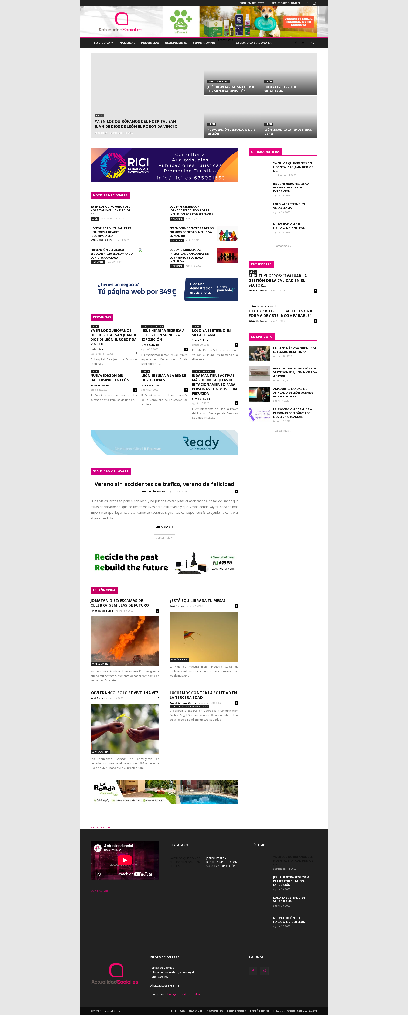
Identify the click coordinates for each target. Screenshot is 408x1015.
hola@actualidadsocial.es (184, 994)
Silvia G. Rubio (150, 344)
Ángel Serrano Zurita (183, 702)
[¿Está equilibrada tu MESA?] (204, 637)
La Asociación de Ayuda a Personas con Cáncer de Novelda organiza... (292, 413)
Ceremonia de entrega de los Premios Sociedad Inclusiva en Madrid (192, 232)
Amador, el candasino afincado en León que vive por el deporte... (293, 392)
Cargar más (163, 537)
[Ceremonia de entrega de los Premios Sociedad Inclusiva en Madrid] (227, 233)
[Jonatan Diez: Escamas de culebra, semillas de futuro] (125, 641)
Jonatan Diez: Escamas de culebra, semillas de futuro (120, 603)
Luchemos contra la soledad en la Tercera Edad (203, 695)
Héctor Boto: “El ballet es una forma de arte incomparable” (111, 232)
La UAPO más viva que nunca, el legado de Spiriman (295, 350)
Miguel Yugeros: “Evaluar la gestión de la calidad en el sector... (278, 280)
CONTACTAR (99, 891)
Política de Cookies (162, 968)
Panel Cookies (159, 976)
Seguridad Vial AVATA (254, 43)
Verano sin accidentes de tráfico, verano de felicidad (164, 484)
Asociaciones (176, 43)
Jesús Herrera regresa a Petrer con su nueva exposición (162, 335)
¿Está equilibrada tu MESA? (197, 600)
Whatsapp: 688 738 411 (164, 985)
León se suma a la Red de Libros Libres (163, 377)
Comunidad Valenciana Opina (189, 706)
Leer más (163, 526)
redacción (101, 132)
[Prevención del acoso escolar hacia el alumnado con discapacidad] (148, 255)
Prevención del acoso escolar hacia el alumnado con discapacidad (112, 253)
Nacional (127, 43)
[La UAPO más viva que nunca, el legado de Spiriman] (259, 353)
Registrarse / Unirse (286, 3)
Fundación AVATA (153, 491)
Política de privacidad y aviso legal (172, 972)
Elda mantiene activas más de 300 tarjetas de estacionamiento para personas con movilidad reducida (215, 384)
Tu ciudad (102, 43)
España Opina (204, 43)
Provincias (150, 43)
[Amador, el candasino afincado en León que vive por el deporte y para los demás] (259, 394)
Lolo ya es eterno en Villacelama (211, 332)
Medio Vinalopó (219, 81)
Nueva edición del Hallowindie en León (110, 377)
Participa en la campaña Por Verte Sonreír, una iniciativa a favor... (295, 372)
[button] (312, 43)
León (99, 115)
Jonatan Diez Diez (102, 610)
